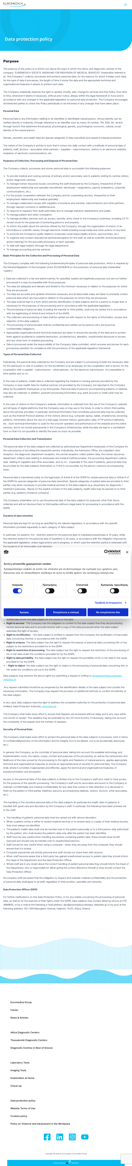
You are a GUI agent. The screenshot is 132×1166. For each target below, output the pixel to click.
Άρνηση (24, 612)
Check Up (16, 1085)
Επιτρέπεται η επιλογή (66, 612)
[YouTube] (85, 1137)
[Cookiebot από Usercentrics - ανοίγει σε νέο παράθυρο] (106, 552)
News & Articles (19, 1017)
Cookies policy (18, 1116)
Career (14, 1010)
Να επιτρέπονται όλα (108, 612)
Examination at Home (22, 1078)
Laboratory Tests (19, 1062)
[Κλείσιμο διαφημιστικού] (127, 552)
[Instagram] (72, 1137)
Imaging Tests (18, 1070)
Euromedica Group (21, 1002)
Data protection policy (22, 1100)
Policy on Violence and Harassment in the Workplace (40, 1123)
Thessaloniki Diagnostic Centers (28, 1040)
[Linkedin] (60, 1137)
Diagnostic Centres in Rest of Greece (31, 1047)
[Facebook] (47, 1137)
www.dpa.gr (48, 706)
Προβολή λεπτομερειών (108, 602)
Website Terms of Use (22, 1108)
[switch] (49, 590)
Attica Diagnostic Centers (24, 1032)
